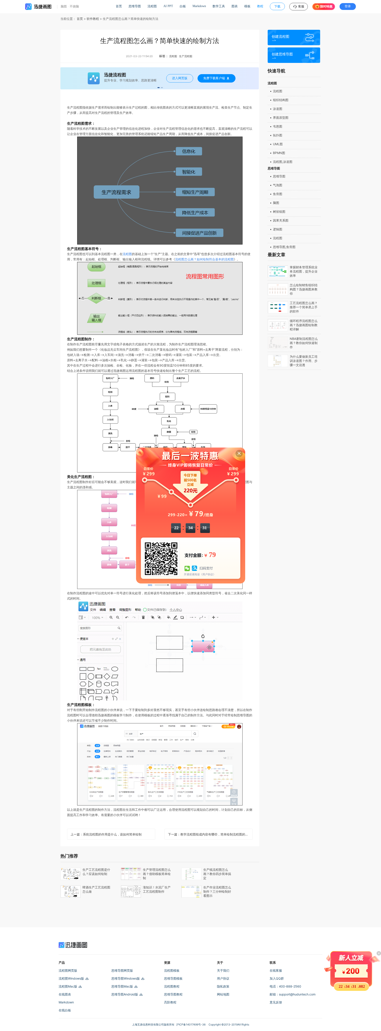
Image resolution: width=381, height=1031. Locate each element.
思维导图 (135, 6)
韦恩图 (277, 126)
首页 (119, 6)
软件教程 (93, 19)
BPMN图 (279, 153)
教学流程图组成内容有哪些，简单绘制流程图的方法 (209, 834)
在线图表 (65, 994)
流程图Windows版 (71, 978)
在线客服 (276, 970)
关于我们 (223, 970)
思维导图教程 (173, 994)
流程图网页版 (68, 970)
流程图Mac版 (68, 986)
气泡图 (277, 185)
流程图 (152, 6)
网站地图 (223, 994)
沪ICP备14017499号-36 (191, 1024)
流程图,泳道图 (282, 162)
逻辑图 (277, 229)
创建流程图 (280, 36)
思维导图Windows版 (125, 978)
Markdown (199, 6)
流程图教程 (171, 986)
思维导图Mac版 (122, 986)
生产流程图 (185, 56)
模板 (247, 6)
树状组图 (279, 211)
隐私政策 (223, 986)
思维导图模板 (173, 978)
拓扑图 (277, 135)
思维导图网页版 (122, 970)
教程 (260, 6)
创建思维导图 (282, 54)
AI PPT (168, 6)
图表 (235, 6)
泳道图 (277, 109)
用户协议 (223, 978)
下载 (277, 6)
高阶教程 (170, 1002)
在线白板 (65, 1010)
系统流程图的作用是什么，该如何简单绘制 (106, 834)
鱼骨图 (277, 194)
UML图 (278, 144)
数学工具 (219, 6)
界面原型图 (280, 117)
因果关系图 (280, 220)
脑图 (276, 203)
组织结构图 (280, 100)
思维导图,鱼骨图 (284, 247)
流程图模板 (171, 970)
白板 (183, 6)
